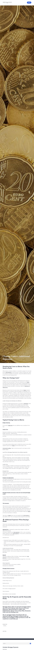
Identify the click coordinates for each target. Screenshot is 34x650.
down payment (9, 372)
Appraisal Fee (5, 529)
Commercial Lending (7, 448)
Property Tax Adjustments (8, 477)
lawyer (28, 382)
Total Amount (5, 649)
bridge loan (10, 425)
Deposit (4, 555)
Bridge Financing (6, 422)
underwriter (26, 403)
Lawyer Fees (5, 429)
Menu (29, 2)
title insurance (26, 515)
